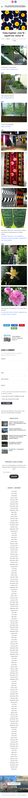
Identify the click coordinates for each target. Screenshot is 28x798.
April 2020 (14, 618)
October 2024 (14, 527)
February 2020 (14, 621)
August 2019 (14, 633)
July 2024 (14, 533)
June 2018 (14, 660)
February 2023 (14, 554)
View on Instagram (14, 783)
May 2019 (14, 637)
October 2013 (14, 767)
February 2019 (14, 643)
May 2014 (14, 752)
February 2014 (14, 758)
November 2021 (14, 583)
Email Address (4, 379)
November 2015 (14, 721)
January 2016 (14, 717)
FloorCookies (15, 6)
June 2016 (14, 706)
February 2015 (14, 739)
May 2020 (14, 616)
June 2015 (14, 731)
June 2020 (14, 614)
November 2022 (14, 560)
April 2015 (14, 735)
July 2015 (14, 729)
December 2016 (14, 694)
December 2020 (14, 602)
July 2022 (14, 568)
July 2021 (14, 591)
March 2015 (14, 737)
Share (15, 325)
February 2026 (14, 499)
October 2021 (14, 585)
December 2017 (14, 673)
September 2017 (14, 679)
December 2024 (14, 522)
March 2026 (14, 497)
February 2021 (14, 598)
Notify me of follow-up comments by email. (13, 396)
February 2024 (14, 543)
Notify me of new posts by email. (10, 399)
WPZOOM (24, 795)
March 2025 (14, 516)
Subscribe (14, 476)
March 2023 (14, 552)
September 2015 (14, 725)
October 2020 (14, 606)
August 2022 (14, 566)
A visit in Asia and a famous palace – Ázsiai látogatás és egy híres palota (17, 423)
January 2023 (14, 556)
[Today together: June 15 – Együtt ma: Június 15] (7, 338)
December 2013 (14, 762)
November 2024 (14, 524)
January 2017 (14, 692)
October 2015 (14, 723)
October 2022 (14, 562)
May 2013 (14, 769)
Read (14, 40)
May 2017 (14, 685)
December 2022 (14, 558)
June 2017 (14, 683)
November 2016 (14, 696)
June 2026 (14, 493)
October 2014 (14, 748)
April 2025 (14, 514)
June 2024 (14, 535)
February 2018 (14, 669)
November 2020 (14, 604)
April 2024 (14, 539)
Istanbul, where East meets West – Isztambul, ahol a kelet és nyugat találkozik (17, 437)
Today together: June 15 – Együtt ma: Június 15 (17, 338)
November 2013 (14, 765)
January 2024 (14, 545)
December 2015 (14, 719)
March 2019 (14, 641)
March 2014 (14, 756)
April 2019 (14, 639)
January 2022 (14, 579)
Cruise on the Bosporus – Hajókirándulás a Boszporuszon (17, 429)
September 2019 (14, 631)
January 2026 (14, 502)
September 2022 (14, 564)
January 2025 (14, 520)
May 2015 (14, 733)
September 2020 (14, 608)
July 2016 (14, 704)
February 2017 (14, 689)
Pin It (22, 325)
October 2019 (14, 629)
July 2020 (14, 612)
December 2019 (14, 625)
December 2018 (14, 648)
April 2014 (14, 754)
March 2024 (14, 541)
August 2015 (14, 727)
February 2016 (14, 714)
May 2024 (14, 537)
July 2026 (14, 491)
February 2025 (14, 518)
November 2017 (14, 675)
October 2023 (14, 550)
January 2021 (14, 600)
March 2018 (14, 666)
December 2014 (14, 744)
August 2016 (14, 702)
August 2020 (14, 610)
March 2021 (14, 595)
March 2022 (14, 575)
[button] (2, 6)
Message (3, 358)
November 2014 (14, 746)
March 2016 (14, 712)
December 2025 (14, 504)
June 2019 (14, 635)
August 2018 (14, 656)
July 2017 (14, 681)
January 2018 (14, 671)
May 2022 (14, 573)
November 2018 (14, 650)
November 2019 (14, 627)
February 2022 (14, 577)
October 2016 (14, 698)
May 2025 (14, 512)
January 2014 (14, 760)
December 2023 (14, 547)
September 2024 (14, 529)
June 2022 (14, 570)
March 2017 (14, 687)
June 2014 (14, 750)
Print (15, 328)
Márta (8, 39)
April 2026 (14, 495)
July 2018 (14, 658)
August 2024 (14, 531)
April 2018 (14, 664)
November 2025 (14, 506)
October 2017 (14, 677)
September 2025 (14, 510)
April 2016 (14, 710)
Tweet (7, 325)
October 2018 (14, 652)
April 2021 (14, 593)
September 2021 (14, 587)
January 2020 (14, 623)
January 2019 (14, 646)
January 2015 (14, 742)
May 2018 (14, 662)
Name (2, 372)
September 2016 (14, 700)
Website (3, 385)
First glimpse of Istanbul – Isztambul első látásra (15, 443)
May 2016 (14, 708)
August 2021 (14, 589)
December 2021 (14, 581)
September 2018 (14, 654)
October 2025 (14, 508)
